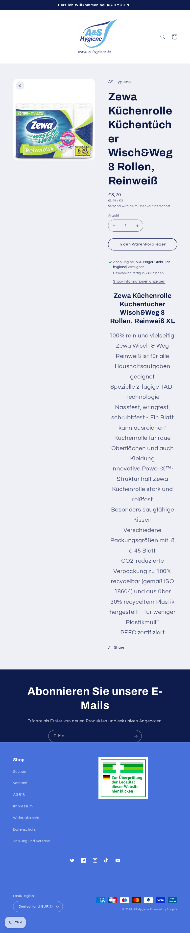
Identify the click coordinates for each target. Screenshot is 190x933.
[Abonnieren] (136, 736)
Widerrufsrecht (26, 818)
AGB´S (19, 795)
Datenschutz (24, 829)
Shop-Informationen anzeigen (139, 281)
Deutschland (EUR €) (36, 906)
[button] (15, 37)
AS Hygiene (141, 909)
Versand (114, 206)
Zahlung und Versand (31, 841)
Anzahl (113, 215)
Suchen (19, 772)
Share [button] (119, 647)
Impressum (23, 806)
